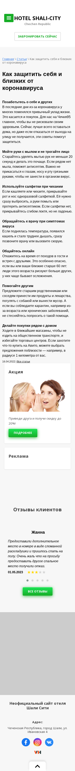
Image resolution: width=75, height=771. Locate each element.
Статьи (22, 59)
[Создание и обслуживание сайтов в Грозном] (37, 753)
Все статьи (23, 361)
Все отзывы (37, 591)
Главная (8, 59)
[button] (27, 580)
